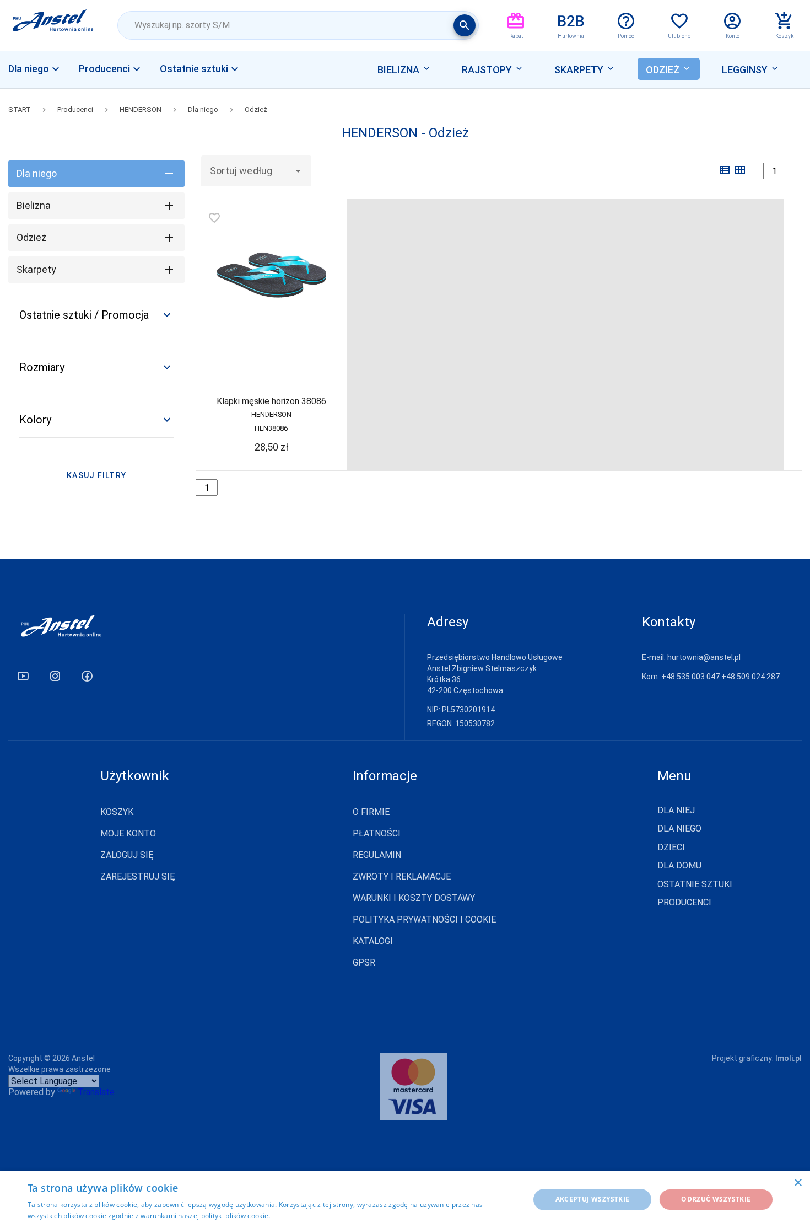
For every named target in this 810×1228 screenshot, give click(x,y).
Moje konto (128, 833)
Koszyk (116, 812)
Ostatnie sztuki (694, 884)
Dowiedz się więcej (302, 1215)
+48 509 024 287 (750, 676)
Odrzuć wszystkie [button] (715, 1199)
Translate (96, 1092)
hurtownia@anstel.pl (704, 657)
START (19, 109)
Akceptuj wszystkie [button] (592, 1199)
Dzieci (671, 847)
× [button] (797, 1183)
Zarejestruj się (137, 876)
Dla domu (679, 866)
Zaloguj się (127, 855)
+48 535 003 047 (690, 676)
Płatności (377, 833)
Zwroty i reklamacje (402, 876)
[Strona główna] (53, 25)
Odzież (256, 109)
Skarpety (36, 269)
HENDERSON (140, 109)
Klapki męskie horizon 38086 (271, 401)
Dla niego (203, 109)
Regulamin (377, 855)
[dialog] (405, 1199)
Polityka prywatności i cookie (424, 919)
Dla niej (676, 811)
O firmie (371, 812)
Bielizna (34, 205)
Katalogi (373, 941)
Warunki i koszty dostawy (414, 898)
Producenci (75, 109)
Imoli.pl (788, 1058)
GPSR (364, 962)
